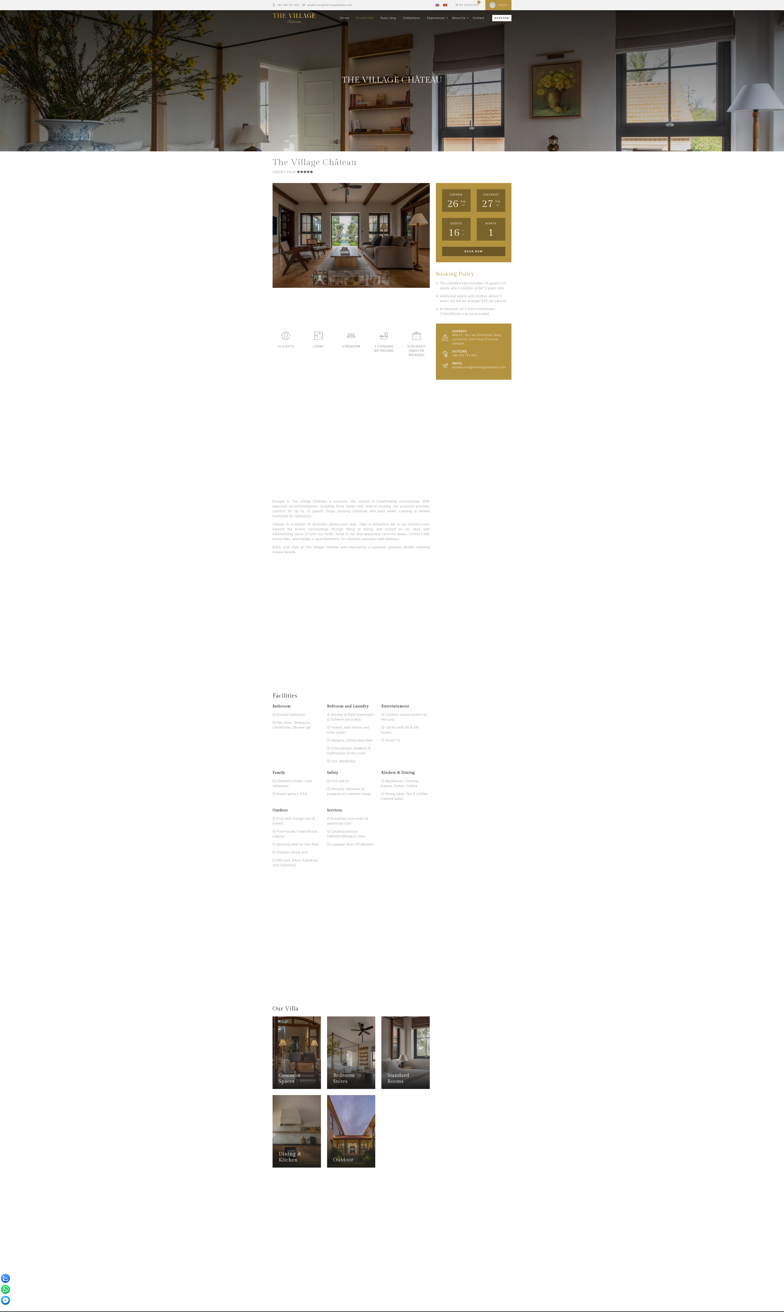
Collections (411, 18)
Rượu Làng (388, 18)
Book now (473, 251)
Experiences (436, 18)
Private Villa (364, 18)
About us (459, 18)
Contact (478, 18)
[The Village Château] (294, 18)
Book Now (502, 18)
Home (344, 18)
